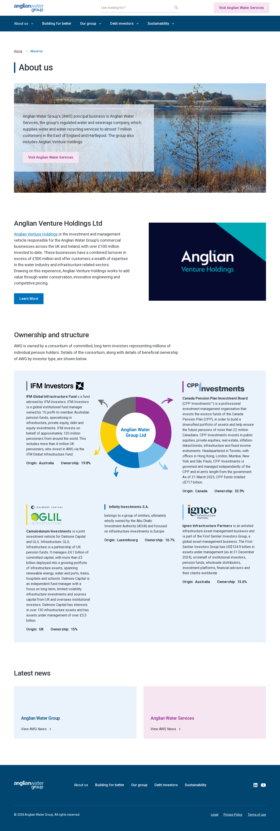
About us (81, 785)
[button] (23, 23)
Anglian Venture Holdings (36, 234)
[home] (40, 8)
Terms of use (257, 814)
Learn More (28, 299)
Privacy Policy (233, 814)
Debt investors (166, 785)
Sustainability (195, 785)
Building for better (56, 23)
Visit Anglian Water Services (241, 8)
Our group (139, 785)
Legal (214, 814)
